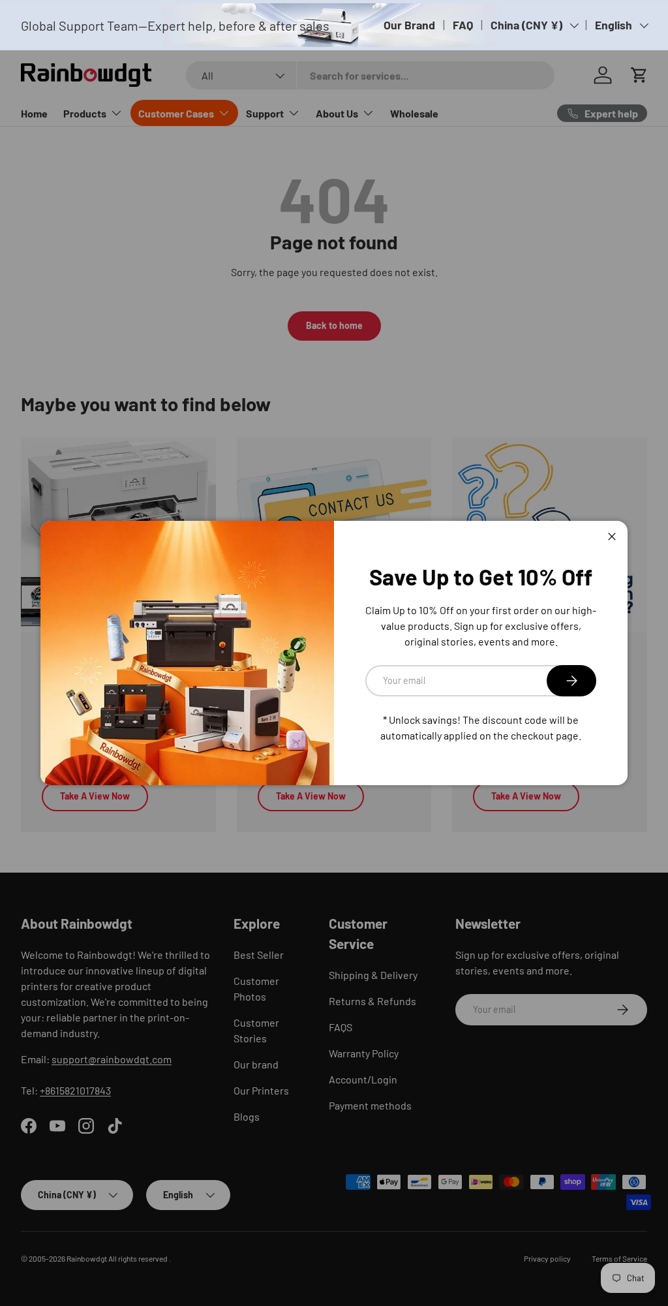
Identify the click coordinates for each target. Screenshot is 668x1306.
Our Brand (409, 25)
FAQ (463, 25)
